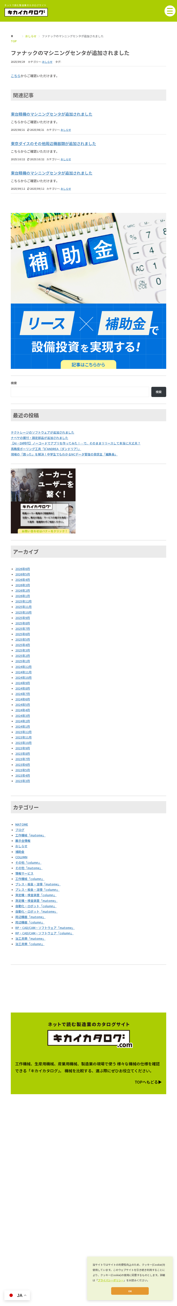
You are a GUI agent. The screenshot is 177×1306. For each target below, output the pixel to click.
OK (130, 1291)
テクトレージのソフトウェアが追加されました (42, 432)
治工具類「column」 (29, 944)
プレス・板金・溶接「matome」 (38, 884)
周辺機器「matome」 (30, 917)
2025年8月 (22, 623)
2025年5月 (22, 639)
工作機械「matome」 (30, 835)
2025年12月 (23, 601)
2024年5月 (22, 704)
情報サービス (24, 873)
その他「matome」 (29, 868)
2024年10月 (23, 677)
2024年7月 (22, 694)
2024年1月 (22, 726)
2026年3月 (22, 585)
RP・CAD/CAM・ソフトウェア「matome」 (45, 927)
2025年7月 (22, 628)
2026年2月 (22, 590)
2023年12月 (23, 732)
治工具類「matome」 (30, 938)
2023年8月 (22, 753)
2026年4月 (22, 579)
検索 (14, 383)
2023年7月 (22, 759)
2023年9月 (22, 748)
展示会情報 (22, 840)
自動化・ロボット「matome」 (36, 911)
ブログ (19, 830)
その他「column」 (28, 862)
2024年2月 (22, 721)
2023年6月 (22, 764)
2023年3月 (22, 781)
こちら (16, 75)
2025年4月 (22, 645)
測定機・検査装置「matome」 (36, 900)
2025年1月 (22, 661)
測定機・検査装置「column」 (36, 895)
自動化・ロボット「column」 (36, 906)
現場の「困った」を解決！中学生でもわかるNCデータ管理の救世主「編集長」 (64, 454)
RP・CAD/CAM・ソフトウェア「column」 (44, 933)
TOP (14, 41)
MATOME (21, 824)
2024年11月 (23, 672)
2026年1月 (22, 596)
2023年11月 (23, 737)
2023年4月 (22, 775)
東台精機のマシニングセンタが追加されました (51, 114)
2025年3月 (22, 650)
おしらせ (30, 36)
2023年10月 (23, 742)
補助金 (19, 851)
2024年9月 (22, 683)
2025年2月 (22, 655)
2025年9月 (22, 618)
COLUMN (21, 857)
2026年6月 (22, 569)
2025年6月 (22, 634)
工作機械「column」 (29, 879)
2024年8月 (22, 688)
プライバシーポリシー (111, 1280)
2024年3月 (22, 715)
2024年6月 (22, 699)
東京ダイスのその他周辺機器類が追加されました (53, 143)
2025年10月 (23, 612)
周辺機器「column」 (29, 922)
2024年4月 (22, 710)
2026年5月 (22, 574)
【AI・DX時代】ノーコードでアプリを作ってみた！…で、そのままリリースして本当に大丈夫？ (76, 443)
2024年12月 (23, 666)
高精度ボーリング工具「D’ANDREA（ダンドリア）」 (46, 449)
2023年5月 (22, 770)
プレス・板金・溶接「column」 (37, 889)
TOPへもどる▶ (148, 1082)
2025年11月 (23, 606)
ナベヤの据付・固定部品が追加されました (39, 438)
